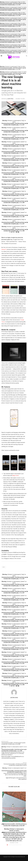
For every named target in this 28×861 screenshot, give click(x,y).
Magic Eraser (15, 475)
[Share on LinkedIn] (13, 232)
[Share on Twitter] (11, 232)
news (3, 567)
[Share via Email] (18, 232)
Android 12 (4, 249)
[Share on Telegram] (16, 232)
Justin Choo (10, 98)
